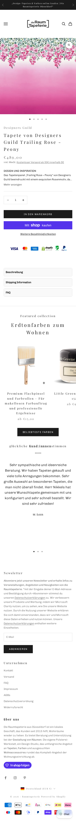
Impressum (11, 689)
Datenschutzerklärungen (30, 597)
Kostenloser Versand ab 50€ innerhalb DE (40, 162)
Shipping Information (18, 282)
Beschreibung (14, 272)
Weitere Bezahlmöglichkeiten (38, 234)
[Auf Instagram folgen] (15, 778)
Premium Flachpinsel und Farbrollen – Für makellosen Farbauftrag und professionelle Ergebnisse (26, 403)
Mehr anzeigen (13, 184)
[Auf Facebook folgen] (5, 778)
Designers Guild (18, 128)
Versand (9, 676)
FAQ (8, 292)
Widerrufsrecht (13, 707)
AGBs (7, 695)
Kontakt (8, 670)
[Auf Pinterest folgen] (25, 778)
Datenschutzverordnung (18, 701)
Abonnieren (18, 649)
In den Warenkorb (38, 214)
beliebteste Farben (38, 432)
